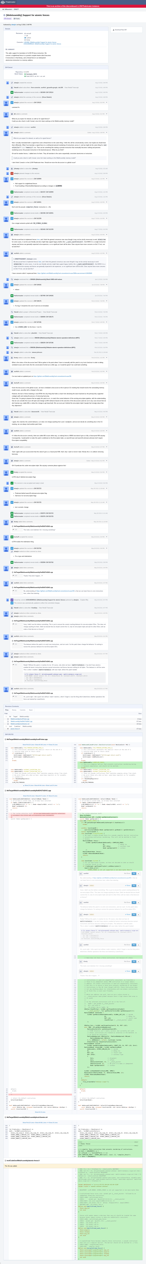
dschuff (28, 33)
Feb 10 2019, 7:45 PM (101, 317)
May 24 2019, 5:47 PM (97, 447)
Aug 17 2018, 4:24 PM (97, 218)
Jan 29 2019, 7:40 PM (101, 295)
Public (18, 18)
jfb (27, 35)
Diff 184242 (37, 285)
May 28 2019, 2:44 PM (100, 567)
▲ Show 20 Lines (28, 785)
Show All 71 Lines (41, 796)
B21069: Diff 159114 (47, 92)
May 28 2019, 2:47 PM (100, 583)
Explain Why (84, 600)
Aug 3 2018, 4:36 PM (101, 127)
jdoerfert (34, 333)
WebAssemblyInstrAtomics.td (20, 724)
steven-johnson (37, 352)
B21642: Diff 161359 (47, 229)
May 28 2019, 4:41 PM (100, 636)
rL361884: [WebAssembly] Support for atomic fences (40, 42)
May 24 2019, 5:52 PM (97, 472)
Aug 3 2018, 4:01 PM (98, 114)
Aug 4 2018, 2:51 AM (101, 168)
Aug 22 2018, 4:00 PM (97, 234)
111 (16, 590)
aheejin (13, 24)
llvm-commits (35, 87)
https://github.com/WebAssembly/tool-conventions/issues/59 (52, 376)
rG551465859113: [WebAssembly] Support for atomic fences (42, 44)
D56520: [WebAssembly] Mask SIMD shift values (46, 279)
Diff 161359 (37, 218)
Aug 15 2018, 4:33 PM (97, 202)
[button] (134, 873)
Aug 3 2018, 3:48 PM (101, 83)
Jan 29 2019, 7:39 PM (98, 285)
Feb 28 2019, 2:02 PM (98, 371)
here (38, 239)
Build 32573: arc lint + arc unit (35, 76)
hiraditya (34, 608)
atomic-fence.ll (15, 729)
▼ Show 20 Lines (52, 744)
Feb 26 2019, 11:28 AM (101, 352)
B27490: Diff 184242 (47, 295)
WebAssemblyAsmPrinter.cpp (20, 719)
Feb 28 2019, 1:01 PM (98, 357)
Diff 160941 (37, 202)
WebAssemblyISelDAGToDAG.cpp (21, 721)
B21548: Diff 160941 (47, 213)
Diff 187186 (37, 322)
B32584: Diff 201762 (47, 562)
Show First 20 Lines (28, 744)
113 (16, 529)
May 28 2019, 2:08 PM (101, 562)
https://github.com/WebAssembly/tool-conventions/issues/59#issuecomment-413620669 (64, 273)
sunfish (28, 38)
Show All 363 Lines (40, 744)
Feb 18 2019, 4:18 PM (101, 347)
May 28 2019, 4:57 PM (100, 654)
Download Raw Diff (121, 30)
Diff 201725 (37, 502)
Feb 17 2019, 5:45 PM (98, 322)
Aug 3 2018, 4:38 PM (98, 132)
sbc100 (60, 87)
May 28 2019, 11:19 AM (100, 521)
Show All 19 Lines (40, 1112)
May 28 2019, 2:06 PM (97, 548)
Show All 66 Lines (39, 785)
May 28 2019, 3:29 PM (100, 613)
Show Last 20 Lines (51, 785)
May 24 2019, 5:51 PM (97, 461)
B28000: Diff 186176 (47, 317)
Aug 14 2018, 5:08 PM (101, 173)
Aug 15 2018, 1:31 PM (97, 179)
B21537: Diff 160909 (47, 192)
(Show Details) (47, 97)
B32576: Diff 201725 (47, 516)
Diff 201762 (37, 548)
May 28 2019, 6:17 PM (100, 688)
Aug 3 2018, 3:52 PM (98, 102)
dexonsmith (35, 411)
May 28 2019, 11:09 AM (97, 488)
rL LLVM (26, 72)
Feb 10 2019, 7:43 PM (98, 301)
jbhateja (16, 168)
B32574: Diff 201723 (47, 513)
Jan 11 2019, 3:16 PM (101, 279)
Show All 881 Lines (40, 1122)
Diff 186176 (37, 301)
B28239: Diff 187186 (47, 342)
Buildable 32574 (31, 74)
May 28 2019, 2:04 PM (97, 537)
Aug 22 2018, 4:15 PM (97, 253)
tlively (28, 40)
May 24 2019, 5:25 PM (97, 431)
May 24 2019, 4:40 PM (97, 383)
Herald (16, 87)
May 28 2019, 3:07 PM (101, 600)
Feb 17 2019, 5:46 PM (101, 342)
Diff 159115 (37, 102)
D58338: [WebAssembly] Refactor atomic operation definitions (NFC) (57, 338)
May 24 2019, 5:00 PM (97, 417)
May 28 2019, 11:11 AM (97, 502)
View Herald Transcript (72, 87)
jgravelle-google (52, 87)
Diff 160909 (37, 179)
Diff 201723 (37, 488)
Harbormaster (18, 92)
